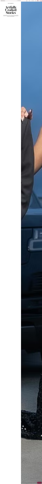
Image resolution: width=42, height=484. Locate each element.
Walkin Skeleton (3, 0)
